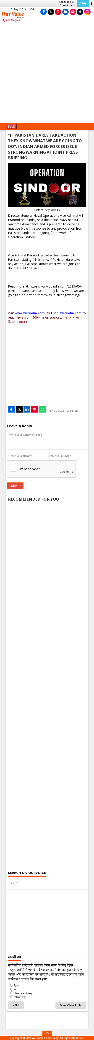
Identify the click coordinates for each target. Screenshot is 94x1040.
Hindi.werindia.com (66, 313)
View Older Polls (70, 1005)
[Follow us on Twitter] (51, 12)
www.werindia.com (30, 313)
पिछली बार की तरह (23, 993)
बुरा (15, 989)
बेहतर (16, 986)
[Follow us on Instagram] (87, 12)
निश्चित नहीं (20, 997)
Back (11, 126)
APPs (82, 3)
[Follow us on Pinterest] (58, 12)
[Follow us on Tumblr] (80, 12)
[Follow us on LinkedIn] (65, 12)
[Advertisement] (47, 74)
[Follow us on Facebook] (43, 12)
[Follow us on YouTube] (73, 12)
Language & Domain (66, 3)
